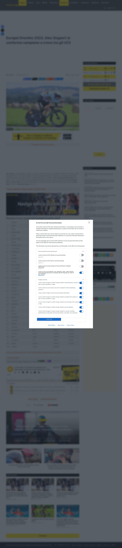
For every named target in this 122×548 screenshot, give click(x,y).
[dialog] (61, 274)
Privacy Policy (70, 325)
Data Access (61, 325)
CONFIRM (49, 319)
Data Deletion (51, 325)
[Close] (89, 223)
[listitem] (61, 251)
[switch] (81, 255)
